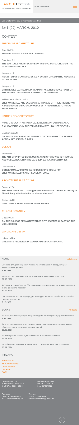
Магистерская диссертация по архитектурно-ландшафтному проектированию (38, 316)
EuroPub (6, 369)
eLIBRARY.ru (8, 361)
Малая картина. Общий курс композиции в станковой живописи (31, 336)
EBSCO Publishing (10, 363)
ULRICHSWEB (8, 366)
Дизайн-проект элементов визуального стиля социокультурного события (35, 344)
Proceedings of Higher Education (16, 8)
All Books (73, 310)
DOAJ (4, 372)
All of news (72, 259)
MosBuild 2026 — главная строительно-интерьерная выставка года (33, 276)
